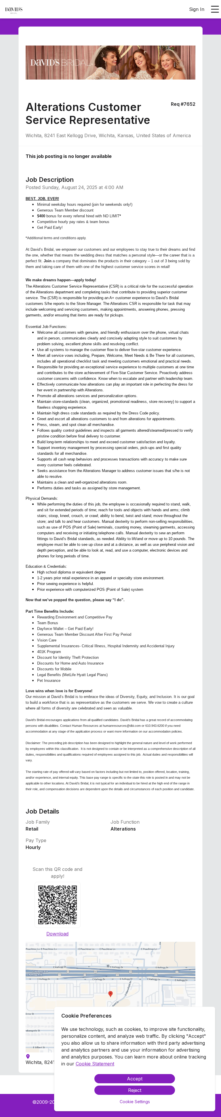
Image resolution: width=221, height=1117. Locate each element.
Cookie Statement (95, 1064)
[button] (110, 997)
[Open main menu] (215, 9)
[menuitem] (14, 9)
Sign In (196, 9)
